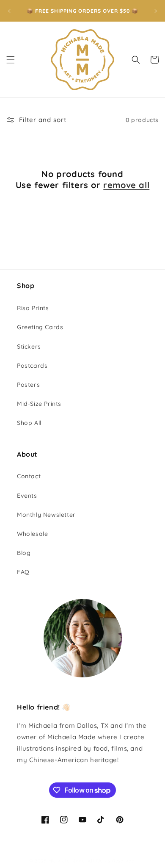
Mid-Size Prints (39, 404)
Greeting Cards (40, 327)
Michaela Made (66, 861)
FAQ (23, 572)
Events (27, 495)
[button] (10, 59)
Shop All (29, 423)
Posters (28, 384)
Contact (29, 476)
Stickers (29, 346)
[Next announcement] (155, 11)
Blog (23, 553)
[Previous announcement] (9, 11)
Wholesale (32, 534)
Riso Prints (33, 308)
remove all (126, 185)
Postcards (32, 365)
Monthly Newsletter (46, 515)
